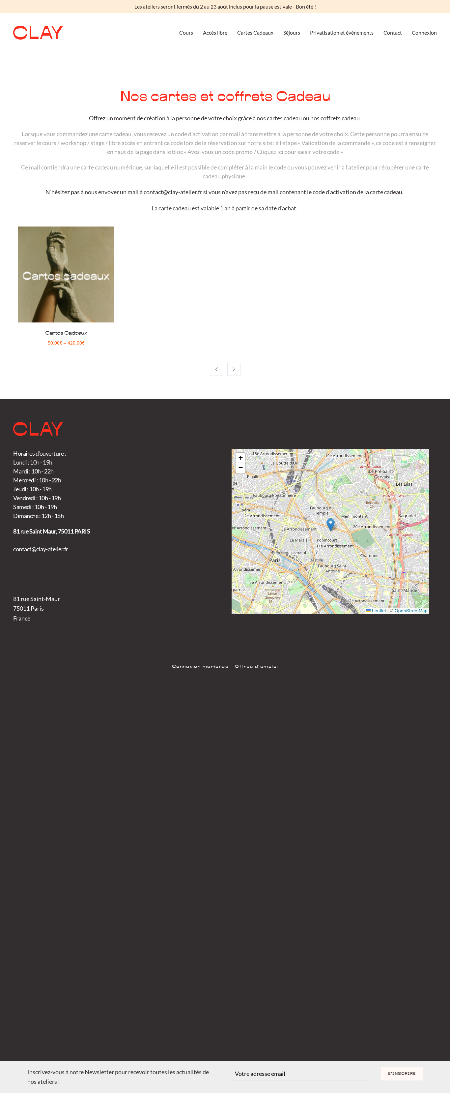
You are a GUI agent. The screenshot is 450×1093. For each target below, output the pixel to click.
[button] (330, 524)
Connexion (424, 32)
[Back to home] (38, 32)
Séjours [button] (291, 32)
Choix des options (66, 315)
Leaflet (378, 610)
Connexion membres (200, 666)
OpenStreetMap (411, 610)
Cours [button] (186, 32)
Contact (392, 32)
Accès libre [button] (215, 32)
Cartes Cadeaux (255, 32)
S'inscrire (402, 1074)
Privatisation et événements (342, 32)
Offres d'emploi (256, 666)
